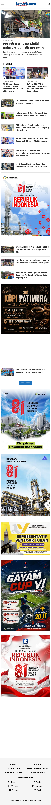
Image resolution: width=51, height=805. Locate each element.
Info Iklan (37, 765)
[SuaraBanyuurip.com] (25, 3)
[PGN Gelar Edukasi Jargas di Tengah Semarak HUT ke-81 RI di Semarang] (14, 73)
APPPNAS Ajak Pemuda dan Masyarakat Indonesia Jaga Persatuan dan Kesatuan (33, 153)
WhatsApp (14, 786)
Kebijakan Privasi (13, 768)
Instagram (38, 786)
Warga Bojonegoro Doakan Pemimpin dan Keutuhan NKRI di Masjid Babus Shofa (32, 249)
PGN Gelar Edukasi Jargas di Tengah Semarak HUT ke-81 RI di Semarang (13, 87)
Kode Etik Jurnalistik (13, 772)
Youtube (15, 790)
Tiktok (39, 790)
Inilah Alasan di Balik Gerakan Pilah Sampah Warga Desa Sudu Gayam (31, 114)
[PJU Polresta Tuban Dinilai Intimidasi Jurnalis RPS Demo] (25, 24)
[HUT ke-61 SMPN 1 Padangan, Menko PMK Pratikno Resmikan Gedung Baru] (37, 73)
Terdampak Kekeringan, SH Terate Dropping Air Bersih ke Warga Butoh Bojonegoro (32, 275)
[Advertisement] (25, 349)
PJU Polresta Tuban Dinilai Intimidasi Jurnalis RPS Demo (23, 45)
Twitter (38, 782)
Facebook (14, 782)
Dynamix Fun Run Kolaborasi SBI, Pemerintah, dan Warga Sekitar (30, 371)
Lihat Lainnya (25, 382)
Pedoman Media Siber (38, 772)
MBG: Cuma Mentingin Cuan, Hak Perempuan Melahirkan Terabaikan (31, 165)
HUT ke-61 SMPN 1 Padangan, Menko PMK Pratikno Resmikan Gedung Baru (37, 87)
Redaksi (13, 765)
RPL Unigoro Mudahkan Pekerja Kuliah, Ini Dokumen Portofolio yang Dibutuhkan (32, 127)
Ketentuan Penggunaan (37, 768)
